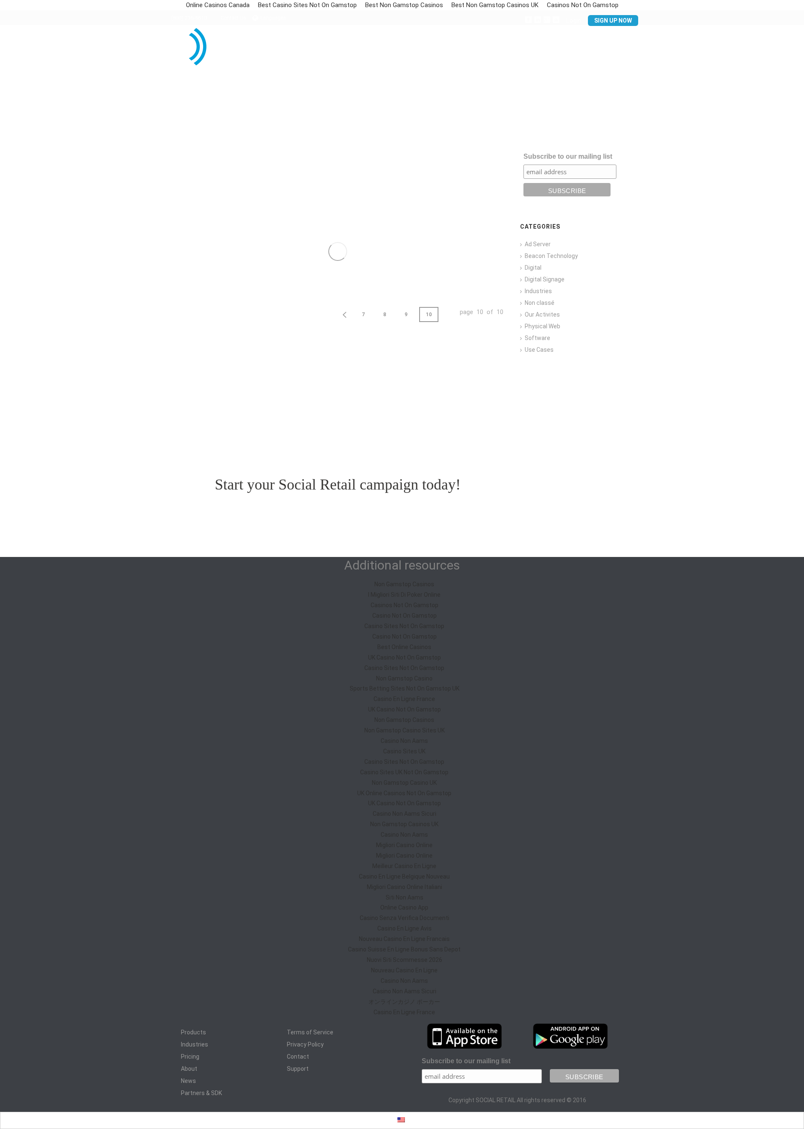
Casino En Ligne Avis (404, 928)
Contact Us (233, 18)
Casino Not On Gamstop (404, 615)
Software (537, 338)
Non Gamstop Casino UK (404, 782)
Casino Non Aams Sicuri (404, 813)
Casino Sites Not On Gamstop (404, 626)
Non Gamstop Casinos (404, 584)
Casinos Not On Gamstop (404, 605)
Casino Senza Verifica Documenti (404, 918)
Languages (273, 18)
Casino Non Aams (404, 740)
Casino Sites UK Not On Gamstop (404, 772)
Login (573, 20)
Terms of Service (310, 1032)
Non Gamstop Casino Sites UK (404, 730)
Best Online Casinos (404, 647)
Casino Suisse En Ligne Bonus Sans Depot (404, 949)
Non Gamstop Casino (404, 678)
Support (621, 50)
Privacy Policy (305, 1044)
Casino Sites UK (404, 751)
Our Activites (542, 314)
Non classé (539, 302)
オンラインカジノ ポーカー (404, 1001)
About (189, 1068)
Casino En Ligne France (404, 699)
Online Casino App (404, 907)
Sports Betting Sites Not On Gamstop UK (404, 688)
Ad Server (538, 244)
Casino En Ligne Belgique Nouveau (404, 876)
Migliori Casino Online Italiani (404, 887)
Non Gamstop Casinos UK (404, 824)
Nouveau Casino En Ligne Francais (404, 939)
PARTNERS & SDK (532, 50)
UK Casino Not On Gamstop (404, 657)
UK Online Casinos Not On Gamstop (404, 793)
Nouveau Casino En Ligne (404, 970)
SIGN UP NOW (613, 20)
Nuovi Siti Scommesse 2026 (404, 959)
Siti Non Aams (404, 897)
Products (193, 1032)
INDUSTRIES (384, 50)
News (188, 1080)
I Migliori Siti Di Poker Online (404, 594)
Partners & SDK (201, 1093)
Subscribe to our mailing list (567, 156)
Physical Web (542, 326)
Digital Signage (544, 279)
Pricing (425, 50)
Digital (533, 267)
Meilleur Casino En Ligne (404, 866)
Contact (581, 50)
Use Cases (539, 349)
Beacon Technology (551, 256)
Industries (538, 291)
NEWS (488, 50)
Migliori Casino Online (404, 845)
